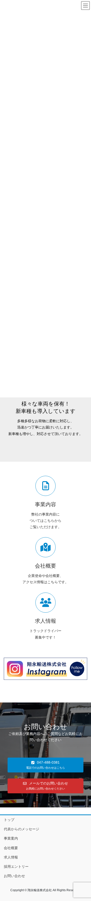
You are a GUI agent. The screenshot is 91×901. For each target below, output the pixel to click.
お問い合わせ (14, 876)
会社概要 (11, 848)
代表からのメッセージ (21, 829)
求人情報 (11, 857)
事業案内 (11, 838)
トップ (9, 820)
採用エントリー (16, 867)
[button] (45, 765)
